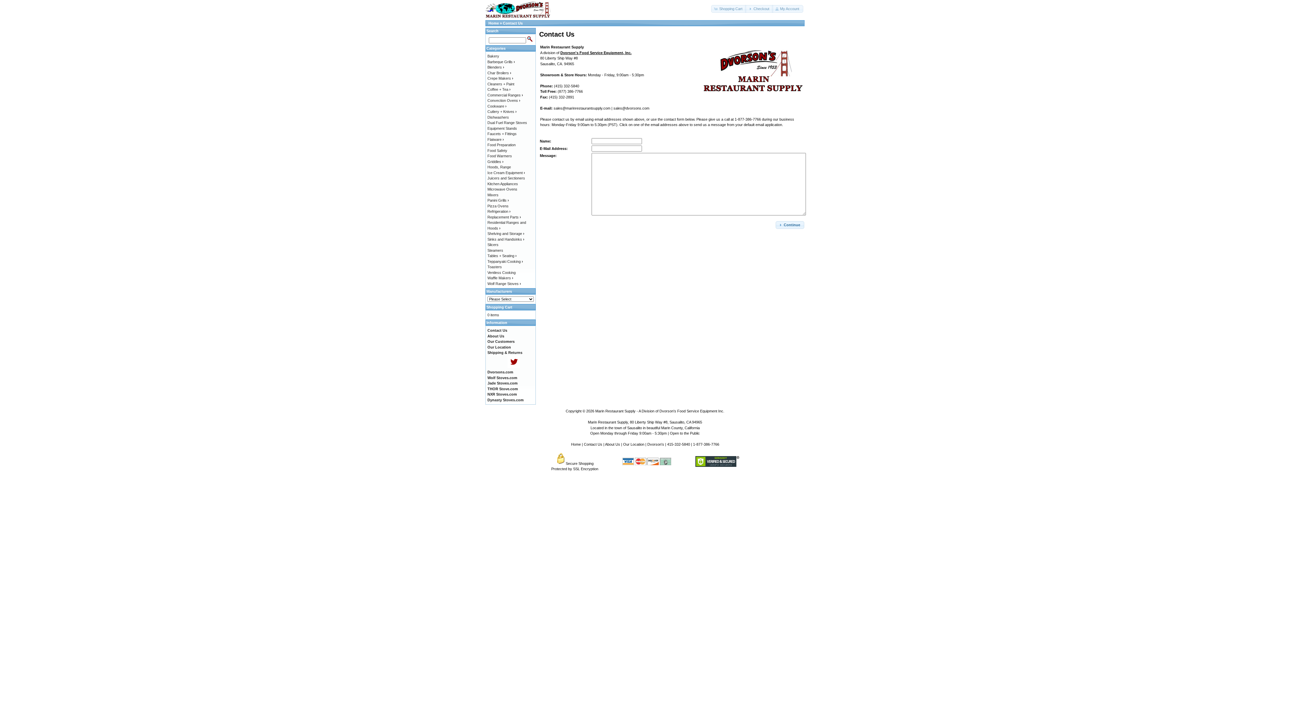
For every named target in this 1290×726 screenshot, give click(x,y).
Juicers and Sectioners (506, 178)
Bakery (493, 56)
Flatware (495, 139)
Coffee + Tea (499, 89)
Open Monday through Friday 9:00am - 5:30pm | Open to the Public (645, 433)
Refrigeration (499, 211)
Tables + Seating (502, 256)
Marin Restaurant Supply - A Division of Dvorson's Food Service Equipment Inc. (659, 411)
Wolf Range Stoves (504, 284)
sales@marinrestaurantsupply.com (582, 108)
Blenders (495, 67)
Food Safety (497, 151)
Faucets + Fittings (502, 134)
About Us (612, 444)
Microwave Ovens (502, 189)
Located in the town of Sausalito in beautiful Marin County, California (645, 428)
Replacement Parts (504, 217)
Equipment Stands (502, 128)
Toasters (494, 267)
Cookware (497, 106)
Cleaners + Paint (500, 84)
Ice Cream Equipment (506, 173)
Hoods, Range (499, 167)
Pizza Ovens (498, 206)
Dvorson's (655, 444)
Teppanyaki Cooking (505, 261)
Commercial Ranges (505, 95)
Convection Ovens (503, 100)
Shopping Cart (499, 307)
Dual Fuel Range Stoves (507, 123)
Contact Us (513, 23)
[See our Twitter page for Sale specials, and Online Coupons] (513, 367)
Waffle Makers (500, 278)
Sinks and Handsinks (505, 239)
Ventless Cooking (501, 273)
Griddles (495, 162)
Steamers (495, 250)
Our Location (633, 444)
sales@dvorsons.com (631, 108)
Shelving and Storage (505, 234)
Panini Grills (498, 200)
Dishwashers (498, 117)
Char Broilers (499, 73)
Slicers (493, 245)
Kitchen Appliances (502, 184)
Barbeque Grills (501, 62)
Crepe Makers (500, 78)
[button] (728, 9)
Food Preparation (501, 145)
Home (493, 23)
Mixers (493, 195)
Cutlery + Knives (502, 112)
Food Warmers (499, 156)
